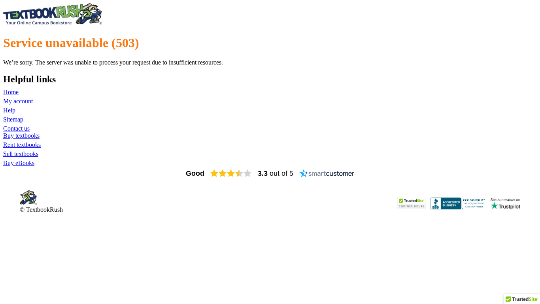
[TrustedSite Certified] (411, 203)
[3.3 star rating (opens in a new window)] (231, 173)
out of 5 (275, 173)
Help (9, 110)
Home (11, 92)
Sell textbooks (20, 153)
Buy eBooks (18, 163)
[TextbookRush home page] (52, 23)
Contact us (16, 128)
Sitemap (13, 119)
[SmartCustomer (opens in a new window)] (327, 173)
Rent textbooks (22, 144)
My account (18, 101)
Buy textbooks (21, 135)
